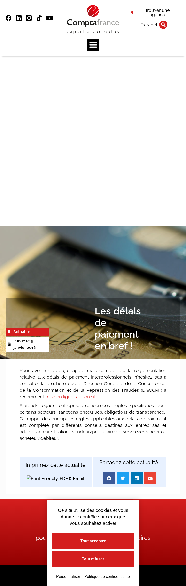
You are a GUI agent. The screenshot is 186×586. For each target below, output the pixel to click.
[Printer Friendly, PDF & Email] (55, 478)
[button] (163, 25)
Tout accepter (93, 541)
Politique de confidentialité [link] (107, 576)
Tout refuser (93, 559)
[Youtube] (49, 18)
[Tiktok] (39, 18)
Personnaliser (68, 576)
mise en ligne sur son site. (72, 396)
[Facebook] (9, 18)
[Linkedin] (19, 18)
